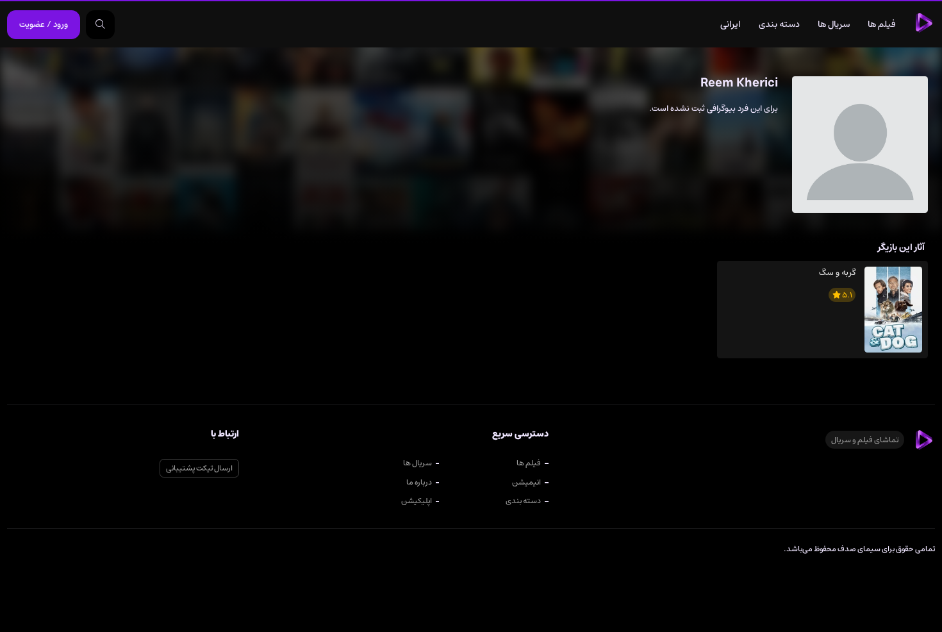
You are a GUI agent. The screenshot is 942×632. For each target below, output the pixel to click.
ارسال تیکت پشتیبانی (199, 468)
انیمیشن (526, 481)
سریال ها (834, 24)
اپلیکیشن (416, 501)
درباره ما (419, 481)
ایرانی (730, 24)
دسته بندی (779, 24)
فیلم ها (882, 24)
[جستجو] (100, 24)
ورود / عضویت (43, 24)
